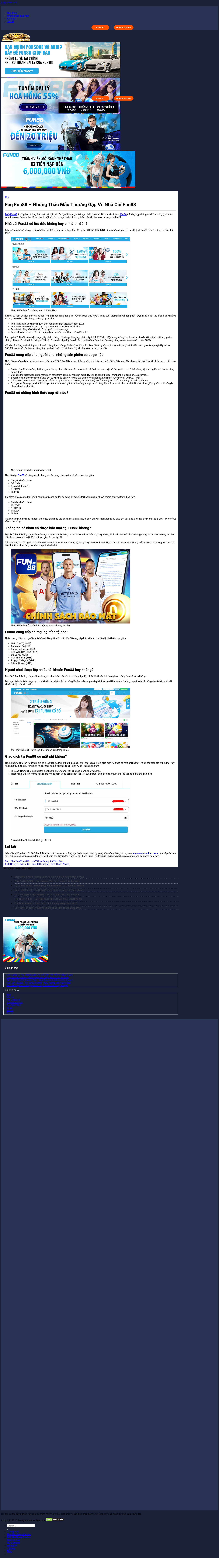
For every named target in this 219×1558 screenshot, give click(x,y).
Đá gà (9, 1013)
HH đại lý (12, 1545)
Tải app (11, 1548)
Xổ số (9, 1007)
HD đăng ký (13, 1542)
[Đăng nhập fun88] (68, 187)
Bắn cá (10, 1010)
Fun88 (123, 214)
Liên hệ (11, 18)
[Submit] (7, 1529)
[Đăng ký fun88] (25, 960)
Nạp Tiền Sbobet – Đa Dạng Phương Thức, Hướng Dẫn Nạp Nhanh (49, 890)
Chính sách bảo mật (18, 15)
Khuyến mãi (13, 1540)
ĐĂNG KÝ (100, 27)
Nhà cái (10, 997)
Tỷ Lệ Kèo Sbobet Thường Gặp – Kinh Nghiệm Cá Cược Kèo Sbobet (49, 885)
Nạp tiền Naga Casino (19, 1534)
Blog (7, 197)
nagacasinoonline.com (145, 853)
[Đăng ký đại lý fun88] (60, 76)
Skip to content (9, 2)
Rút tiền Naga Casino (18, 1537)
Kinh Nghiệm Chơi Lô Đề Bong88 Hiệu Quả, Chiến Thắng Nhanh (37, 864)
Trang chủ (12, 1531)
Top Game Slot (14, 1005)
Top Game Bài (13, 999)
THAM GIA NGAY (123, 27)
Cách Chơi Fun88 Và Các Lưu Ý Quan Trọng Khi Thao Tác (34, 861)
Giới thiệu (12, 13)
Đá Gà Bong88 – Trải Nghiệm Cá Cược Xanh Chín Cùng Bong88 (47, 894)
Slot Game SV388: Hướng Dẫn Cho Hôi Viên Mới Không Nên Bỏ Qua (49, 876)
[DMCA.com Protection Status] (55, 1520)
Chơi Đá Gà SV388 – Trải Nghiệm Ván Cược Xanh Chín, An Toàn (47, 881)
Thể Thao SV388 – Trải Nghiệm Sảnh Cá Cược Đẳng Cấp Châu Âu (48, 899)
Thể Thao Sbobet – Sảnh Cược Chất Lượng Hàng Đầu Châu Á (46, 903)
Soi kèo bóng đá (14, 1002)
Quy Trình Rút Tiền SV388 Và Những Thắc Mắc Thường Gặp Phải (48, 908)
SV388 (10, 21)
